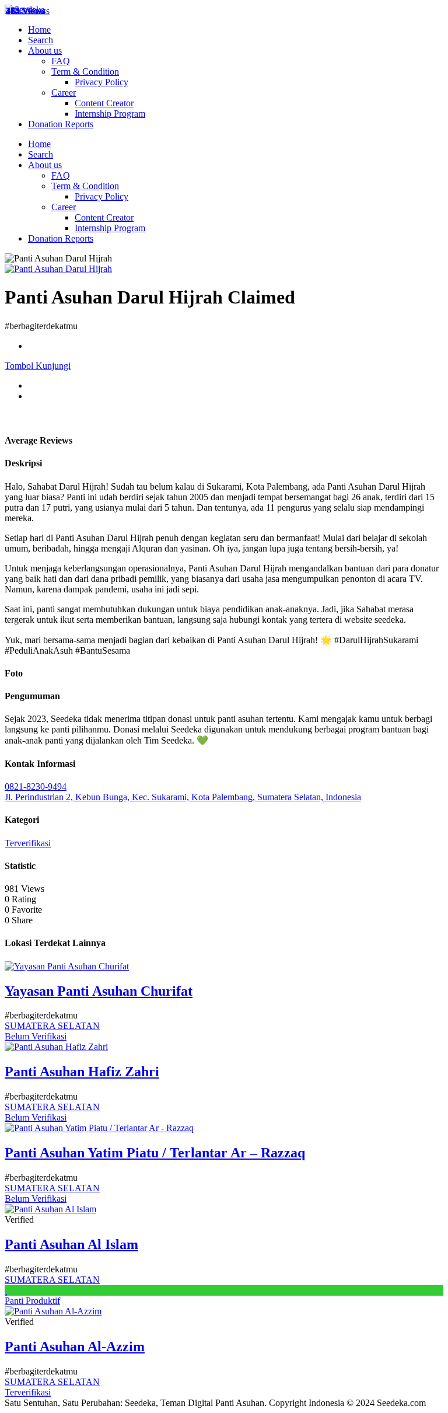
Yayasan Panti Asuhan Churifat (98, 991)
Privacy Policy (101, 82)
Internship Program (110, 113)
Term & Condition (85, 71)
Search (40, 40)
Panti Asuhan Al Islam (71, 1244)
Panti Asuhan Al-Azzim (75, 1346)
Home (39, 29)
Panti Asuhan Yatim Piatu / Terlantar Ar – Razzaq (155, 1152)
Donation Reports (60, 124)
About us (45, 50)
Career (63, 92)
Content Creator (104, 103)
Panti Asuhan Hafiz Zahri (82, 1071)
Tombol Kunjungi (38, 366)
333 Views (26, 11)
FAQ (60, 61)
